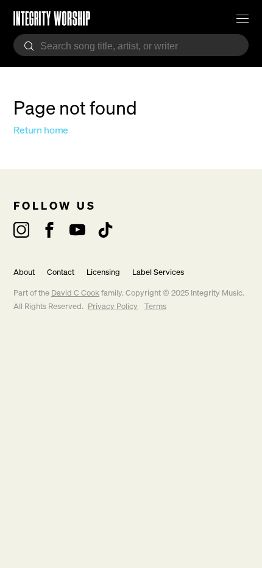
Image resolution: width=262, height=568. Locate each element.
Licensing (103, 272)
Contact (60, 272)
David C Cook (75, 293)
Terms (155, 306)
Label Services (158, 272)
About (24, 272)
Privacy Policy (113, 306)
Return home (40, 130)
